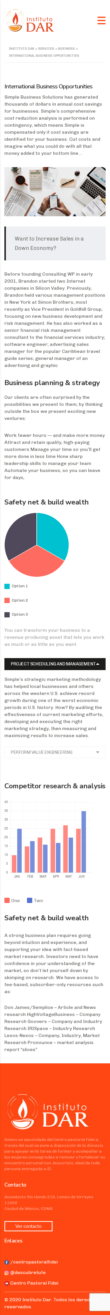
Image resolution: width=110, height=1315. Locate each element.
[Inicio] (30, 20)
